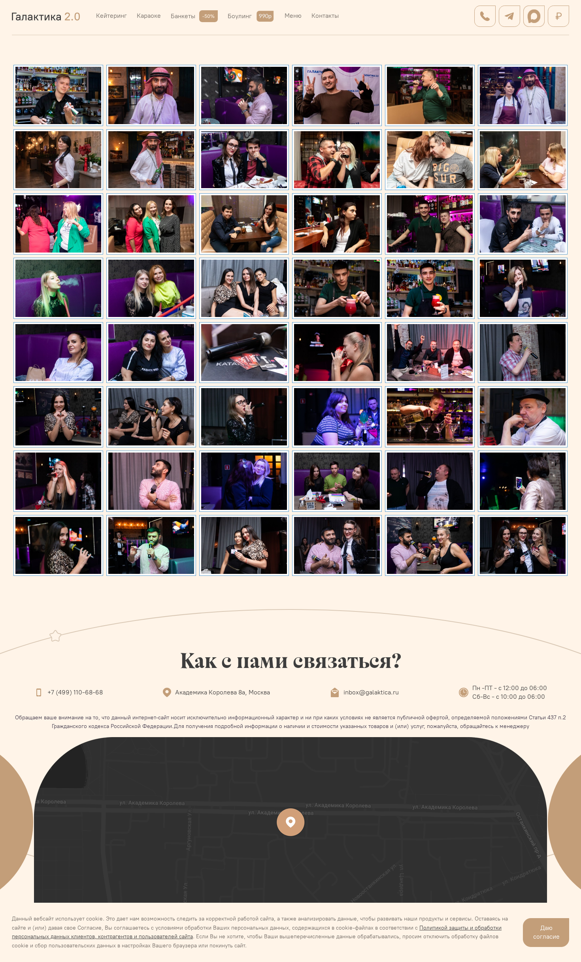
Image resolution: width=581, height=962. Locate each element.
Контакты (325, 15)
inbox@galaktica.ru (371, 692)
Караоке (149, 15)
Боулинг (240, 16)
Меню (293, 15)
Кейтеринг (111, 15)
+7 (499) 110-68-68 (75, 692)
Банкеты (183, 16)
